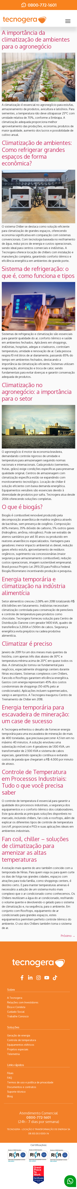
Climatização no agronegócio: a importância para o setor (37, 391)
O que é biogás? (22, 506)
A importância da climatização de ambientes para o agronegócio (36, 39)
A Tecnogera (14, 997)
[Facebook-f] (22, 977)
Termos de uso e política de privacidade (30, 1082)
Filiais (10, 1073)
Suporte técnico (16, 1091)
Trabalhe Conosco (18, 1016)
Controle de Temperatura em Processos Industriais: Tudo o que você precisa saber (34, 782)
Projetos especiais (17, 1049)
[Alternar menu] (68, 21)
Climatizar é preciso (27, 643)
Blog (10, 1096)
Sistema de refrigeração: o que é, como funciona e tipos (38, 272)
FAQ (9, 1077)
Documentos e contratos (21, 1087)
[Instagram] (38, 977)
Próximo (68, 936)
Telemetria (13, 1054)
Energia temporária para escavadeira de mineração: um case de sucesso (35, 714)
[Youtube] (46, 977)
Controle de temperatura (21, 1040)
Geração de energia (18, 1035)
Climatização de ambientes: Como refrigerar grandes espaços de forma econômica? (37, 153)
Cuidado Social (16, 1011)
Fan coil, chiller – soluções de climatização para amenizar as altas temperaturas (35, 849)
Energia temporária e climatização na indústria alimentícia (33, 585)
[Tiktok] (55, 977)
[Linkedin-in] (30, 977)
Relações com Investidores (22, 1002)
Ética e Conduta (16, 1007)
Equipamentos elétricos (20, 1044)
